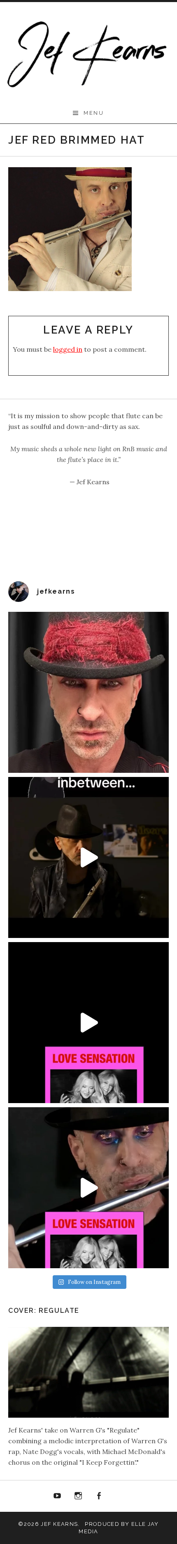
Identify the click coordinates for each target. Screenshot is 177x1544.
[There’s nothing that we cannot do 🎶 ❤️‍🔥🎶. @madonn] (88, 1187)
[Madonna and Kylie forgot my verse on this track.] (88, 1022)
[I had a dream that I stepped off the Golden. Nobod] (88, 857)
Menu (94, 113)
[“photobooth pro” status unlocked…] (88, 692)
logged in (67, 349)
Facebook (99, 1496)
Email (119, 1496)
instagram (78, 1496)
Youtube (57, 1496)
